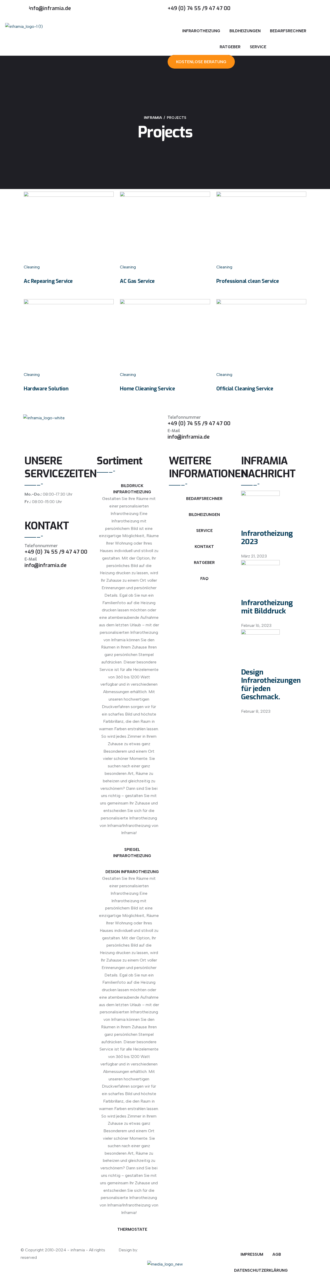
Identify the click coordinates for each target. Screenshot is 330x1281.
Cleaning (32, 267)
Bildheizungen (245, 31)
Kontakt (204, 546)
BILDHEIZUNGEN (204, 514)
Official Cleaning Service (244, 388)
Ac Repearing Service (48, 281)
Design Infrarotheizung (132, 871)
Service (258, 47)
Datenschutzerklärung (261, 1270)
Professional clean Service (247, 281)
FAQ (204, 578)
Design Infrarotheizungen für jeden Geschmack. (271, 684)
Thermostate (132, 1229)
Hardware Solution (46, 388)
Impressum (252, 1254)
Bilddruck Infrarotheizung (132, 488)
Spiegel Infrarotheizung (132, 852)
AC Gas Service (137, 281)
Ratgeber (230, 47)
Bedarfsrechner (288, 31)
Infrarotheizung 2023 (267, 537)
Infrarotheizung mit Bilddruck (267, 607)
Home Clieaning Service (147, 388)
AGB (277, 1254)
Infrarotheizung (201, 31)
